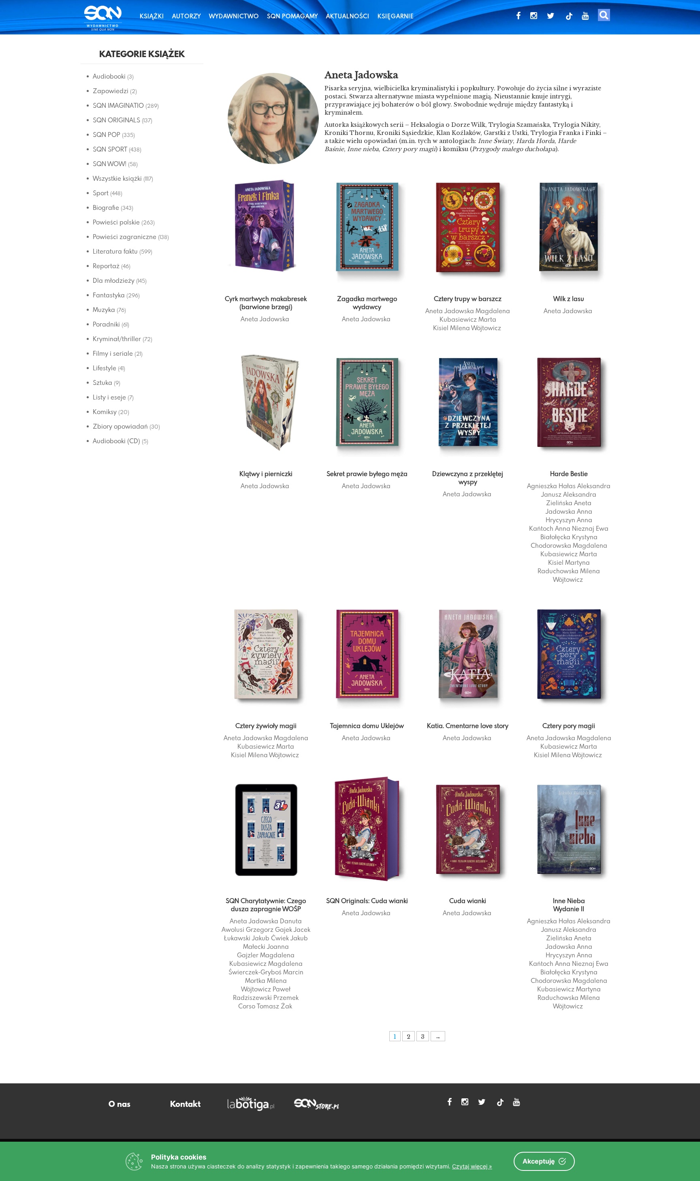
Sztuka (102, 382)
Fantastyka (109, 295)
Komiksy (105, 412)
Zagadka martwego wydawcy (367, 303)
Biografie (106, 207)
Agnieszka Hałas (551, 486)
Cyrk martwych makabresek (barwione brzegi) (266, 303)
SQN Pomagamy (292, 16)
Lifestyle (104, 368)
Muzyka (104, 309)
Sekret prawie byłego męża (367, 474)
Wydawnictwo (234, 16)
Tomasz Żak (274, 1006)
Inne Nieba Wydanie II (569, 905)
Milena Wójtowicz (475, 328)
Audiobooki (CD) (116, 441)
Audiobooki (109, 76)
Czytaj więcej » (472, 1166)
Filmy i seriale (113, 353)
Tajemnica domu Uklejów (367, 726)
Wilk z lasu (568, 299)
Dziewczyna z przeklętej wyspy (467, 478)
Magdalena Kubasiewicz (475, 315)
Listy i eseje (109, 397)
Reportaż (106, 266)
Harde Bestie (569, 474)
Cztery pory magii (568, 726)
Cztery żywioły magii (266, 726)
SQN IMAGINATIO (118, 105)
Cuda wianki (467, 901)
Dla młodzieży (113, 280)
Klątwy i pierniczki (265, 474)
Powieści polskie (116, 222)
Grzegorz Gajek (269, 929)
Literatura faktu (115, 251)
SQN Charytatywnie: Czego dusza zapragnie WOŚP (266, 905)
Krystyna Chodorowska (564, 541)
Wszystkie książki (117, 178)
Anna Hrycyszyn (569, 515)
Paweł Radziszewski (261, 993)
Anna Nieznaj (574, 528)
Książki (152, 16)
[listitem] (418, 141)
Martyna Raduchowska (564, 566)
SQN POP (106, 134)
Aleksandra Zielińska (571, 498)
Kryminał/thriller (117, 339)
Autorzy (186, 16)
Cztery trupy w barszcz (468, 299)
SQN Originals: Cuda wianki (367, 901)
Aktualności (347, 16)
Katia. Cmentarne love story (467, 726)
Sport (101, 193)
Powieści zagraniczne (124, 237)
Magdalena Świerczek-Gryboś (265, 967)
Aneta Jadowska (265, 319)
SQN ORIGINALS (116, 120)
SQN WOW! (109, 164)
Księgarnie (396, 16)
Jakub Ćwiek (270, 938)
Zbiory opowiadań (120, 426)
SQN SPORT (110, 149)
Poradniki (106, 324)
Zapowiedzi (110, 91)
